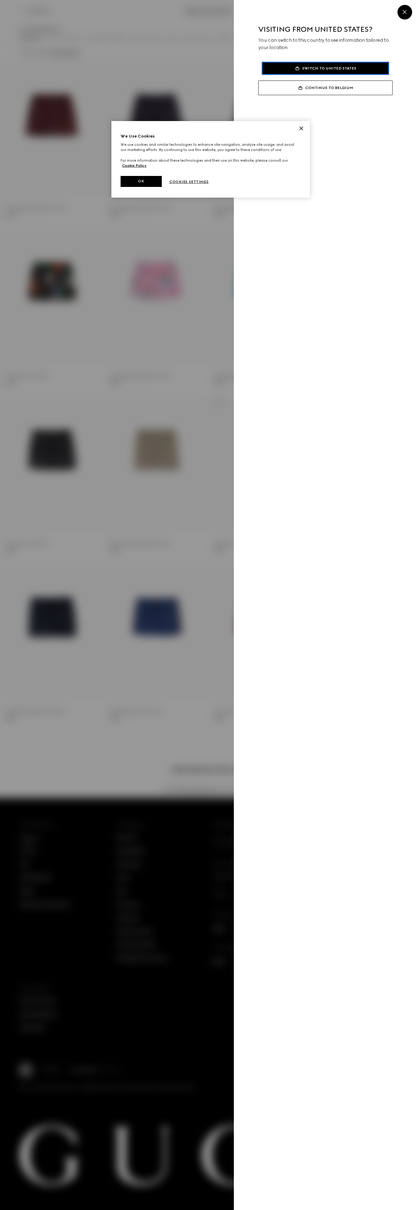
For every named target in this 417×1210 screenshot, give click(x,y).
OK (141, 181)
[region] (210, 159)
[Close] (404, 12)
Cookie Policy (134, 165)
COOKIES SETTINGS (189, 182)
